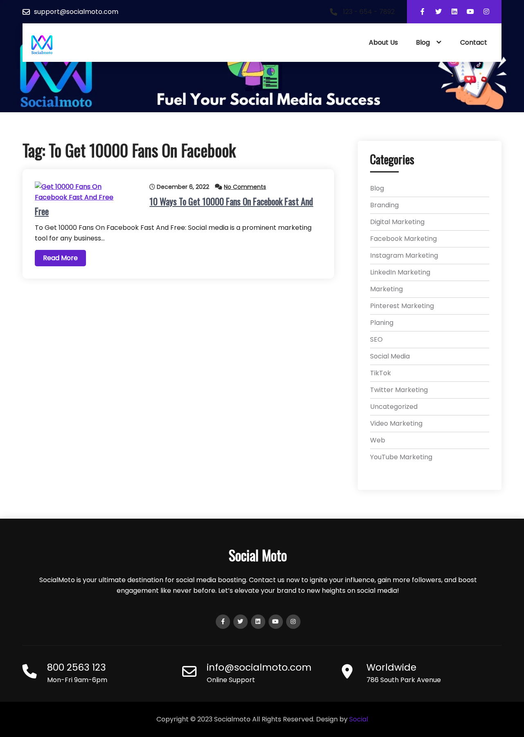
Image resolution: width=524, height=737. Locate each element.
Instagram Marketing (404, 255)
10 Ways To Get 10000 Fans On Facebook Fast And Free (174, 206)
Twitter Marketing (399, 390)
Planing (381, 322)
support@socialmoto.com (76, 11)
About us (383, 42)
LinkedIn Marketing (400, 272)
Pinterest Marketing (402, 306)
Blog (423, 42)
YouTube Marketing (401, 457)
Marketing (386, 289)
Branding (384, 205)
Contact (473, 42)
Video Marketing (396, 423)
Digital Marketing (397, 222)
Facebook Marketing (403, 238)
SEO (376, 339)
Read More (60, 258)
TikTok (380, 373)
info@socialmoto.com (259, 667)
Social (358, 719)
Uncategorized (394, 406)
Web (377, 440)
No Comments (245, 187)
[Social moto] (42, 45)
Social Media (390, 356)
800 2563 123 (76, 667)
